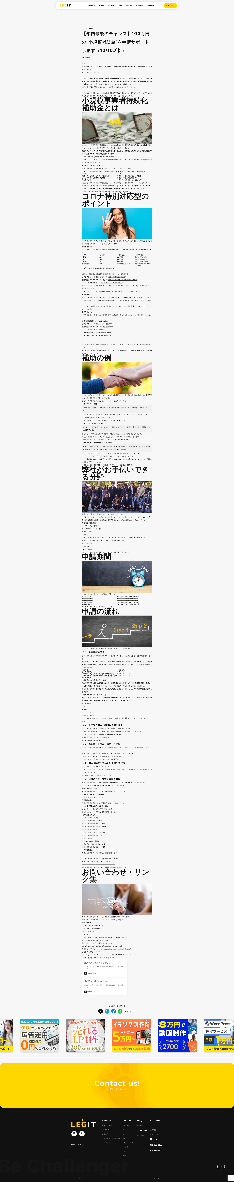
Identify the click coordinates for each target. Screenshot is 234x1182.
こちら (88, 656)
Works (101, 5)
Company (140, 5)
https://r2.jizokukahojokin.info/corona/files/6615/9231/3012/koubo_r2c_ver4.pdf (109, 955)
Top (83, 28)
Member (129, 5)
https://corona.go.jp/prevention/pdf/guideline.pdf (114, 949)
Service (91, 5)
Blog (120, 5)
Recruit (151, 5)
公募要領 (117, 718)
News (91, 28)
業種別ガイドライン (130, 297)
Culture (111, 5)
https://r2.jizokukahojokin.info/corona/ (95, 940)
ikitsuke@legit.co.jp (96, 925)
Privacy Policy (158, 1179)
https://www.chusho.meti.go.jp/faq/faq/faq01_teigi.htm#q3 (102, 946)
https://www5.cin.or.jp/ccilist (91, 740)
